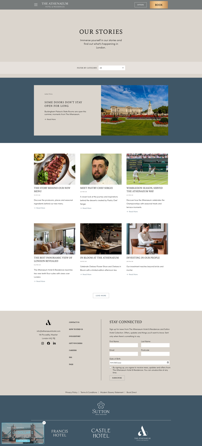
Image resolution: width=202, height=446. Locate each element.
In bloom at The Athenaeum (99, 257)
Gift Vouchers (75, 343)
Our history (74, 336)
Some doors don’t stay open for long (63, 104)
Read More (51, 119)
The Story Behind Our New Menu (52, 189)
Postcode (145, 350)
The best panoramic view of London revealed (53, 259)
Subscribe (117, 378)
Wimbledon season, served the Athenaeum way (145, 189)
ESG (70, 357)
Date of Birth (115, 358)
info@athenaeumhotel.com (48, 331)
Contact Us (74, 322)
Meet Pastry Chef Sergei (96, 188)
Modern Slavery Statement (111, 392)
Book (159, 4)
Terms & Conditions (89, 392)
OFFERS (140, 5)
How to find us (76, 329)
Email (112, 350)
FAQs (71, 364)
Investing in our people (143, 257)
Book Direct (132, 392)
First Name (114, 341)
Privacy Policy (71, 392)
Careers (73, 350)
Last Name (145, 341)
